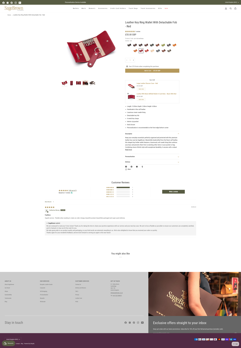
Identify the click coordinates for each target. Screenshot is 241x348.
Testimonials (8, 298)
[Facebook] (3, 3)
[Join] (234, 332)
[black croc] (130, 45)
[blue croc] (158, 51)
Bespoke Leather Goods (46, 284)
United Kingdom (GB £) (231, 2)
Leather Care (78, 298)
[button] (76, 8)
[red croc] (147, 51)
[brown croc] (141, 45)
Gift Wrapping (43, 291)
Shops (6, 291)
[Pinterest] (12, 3)
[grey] (169, 51)
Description (128, 134)
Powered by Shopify (29, 343)
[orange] (175, 45)
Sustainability (8, 294)
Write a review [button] (173, 192)
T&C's (76, 291)
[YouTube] (20, 3)
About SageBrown (9, 284)
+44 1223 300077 (117, 295)
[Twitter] (7, 3)
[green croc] (152, 45)
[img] (49, 207)
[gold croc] (153, 51)
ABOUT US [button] (8, 281)
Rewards (42, 298)
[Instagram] (16, 3)
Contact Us (78, 284)
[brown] (135, 45)
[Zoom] (91, 49)
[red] (141, 51)
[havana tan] (158, 45)
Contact (18, 343)
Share (129, 169)
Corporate (42, 288)
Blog (6, 301)
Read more (128, 150)
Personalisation (130, 156)
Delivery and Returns (80, 288)
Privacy (77, 294)
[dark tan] (146, 45)
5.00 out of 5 (72, 190)
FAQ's (76, 301)
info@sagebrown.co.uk (117, 293)
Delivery (127, 162)
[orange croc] (136, 51)
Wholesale (42, 301)
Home (9, 15)
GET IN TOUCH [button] (115, 281)
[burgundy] (164, 51)
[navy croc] (169, 45)
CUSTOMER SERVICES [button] (82, 281)
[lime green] (163, 45)
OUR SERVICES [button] (44, 281)
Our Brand (7, 288)
